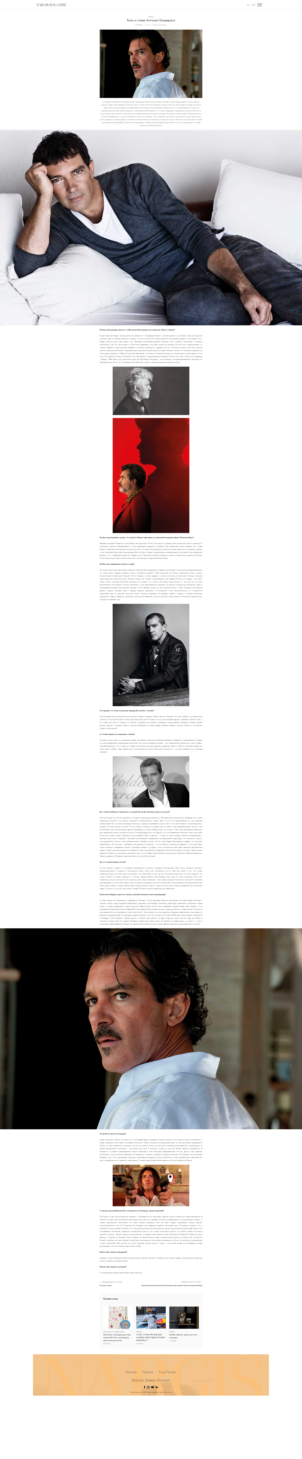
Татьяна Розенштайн (159, 25)
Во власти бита (106, 1285)
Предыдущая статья (111, 1282)
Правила (148, 1372)
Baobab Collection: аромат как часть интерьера (183, 1336)
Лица (151, 17)
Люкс (139, 1332)
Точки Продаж (167, 1372)
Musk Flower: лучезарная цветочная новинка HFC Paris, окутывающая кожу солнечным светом (117, 1338)
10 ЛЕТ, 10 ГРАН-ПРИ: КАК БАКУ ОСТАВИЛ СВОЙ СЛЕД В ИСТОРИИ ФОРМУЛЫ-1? (150, 1338)
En (254, 4)
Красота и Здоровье (113, 1332)
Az (248, 4)
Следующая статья (191, 1282)
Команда (131, 1372)
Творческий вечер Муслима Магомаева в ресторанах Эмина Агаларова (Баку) (171, 1285)
